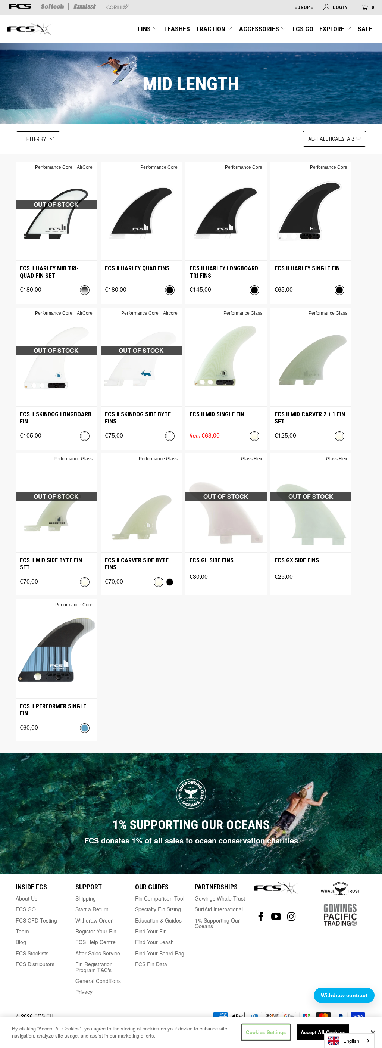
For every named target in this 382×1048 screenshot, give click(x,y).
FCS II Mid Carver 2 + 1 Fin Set (310, 418)
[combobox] (349, 1040)
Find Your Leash (154, 942)
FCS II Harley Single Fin (307, 268)
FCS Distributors (35, 964)
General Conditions (98, 981)
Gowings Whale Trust (220, 898)
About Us (26, 898)
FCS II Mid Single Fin (217, 414)
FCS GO (302, 29)
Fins (145, 29)
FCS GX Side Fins (297, 560)
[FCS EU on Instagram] (291, 916)
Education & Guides (158, 920)
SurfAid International (219, 909)
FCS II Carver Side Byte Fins (137, 564)
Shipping (85, 898)
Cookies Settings (266, 1032)
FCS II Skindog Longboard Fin (55, 418)
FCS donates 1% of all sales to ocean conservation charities (191, 840)
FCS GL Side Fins (212, 560)
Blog (21, 942)
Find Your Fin (151, 931)
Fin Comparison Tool (159, 898)
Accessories (260, 29)
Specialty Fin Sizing (158, 909)
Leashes (177, 29)
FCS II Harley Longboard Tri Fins (224, 272)
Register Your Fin (95, 931)
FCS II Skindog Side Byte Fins (138, 418)
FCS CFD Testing (36, 920)
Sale (365, 29)
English (351, 1040)
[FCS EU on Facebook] (260, 916)
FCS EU (43, 1016)
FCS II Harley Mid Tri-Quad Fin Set (49, 272)
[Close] (373, 1032)
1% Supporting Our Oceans (217, 923)
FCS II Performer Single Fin (53, 710)
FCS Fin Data (151, 964)
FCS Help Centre (95, 942)
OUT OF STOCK (56, 204)
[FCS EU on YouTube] (276, 916)
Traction (211, 29)
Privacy (84, 991)
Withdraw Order (94, 920)
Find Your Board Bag (159, 953)
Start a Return (92, 909)
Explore (332, 29)
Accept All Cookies (323, 1032)
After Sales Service (97, 953)
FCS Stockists (32, 953)
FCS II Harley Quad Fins (137, 268)
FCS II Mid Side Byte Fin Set (51, 564)
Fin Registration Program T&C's (94, 966)
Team (22, 931)
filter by (36, 139)
